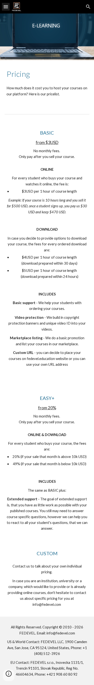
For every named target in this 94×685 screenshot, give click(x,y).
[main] (47, 74)
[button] (6, 6)
